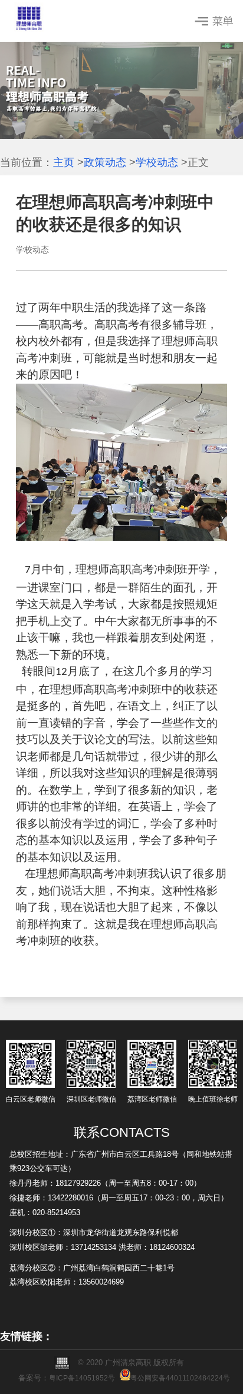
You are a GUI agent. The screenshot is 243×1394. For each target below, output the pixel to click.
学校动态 (157, 162)
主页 (63, 162)
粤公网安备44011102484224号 (180, 1378)
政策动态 (105, 162)
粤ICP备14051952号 (82, 1378)
